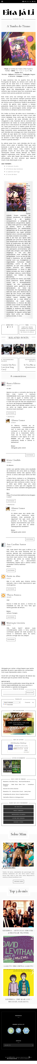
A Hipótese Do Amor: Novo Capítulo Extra (16, 794)
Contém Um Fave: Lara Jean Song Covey (8, 367)
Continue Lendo (18, 881)
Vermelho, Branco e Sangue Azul (13, 797)
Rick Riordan (30, 330)
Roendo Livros (18, 822)
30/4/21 (9, 597)
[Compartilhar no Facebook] (10, 327)
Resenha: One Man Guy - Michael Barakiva (16, 781)
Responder (11, 413)
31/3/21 (9, 578)
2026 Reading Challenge (18, 743)
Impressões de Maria (18, 814)
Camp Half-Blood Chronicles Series (27, 327)
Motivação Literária (16, 623)
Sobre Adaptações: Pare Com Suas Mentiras (18, 723)
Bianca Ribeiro (13, 383)
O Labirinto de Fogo (13, 172)
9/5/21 (9, 625)
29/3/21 (9, 546)
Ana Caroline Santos (16, 544)
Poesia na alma (13, 576)
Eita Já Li (12, 1057)
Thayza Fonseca (14, 595)
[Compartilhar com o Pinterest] (12, 327)
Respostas (11, 416)
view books (26, 752)
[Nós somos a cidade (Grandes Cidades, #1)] (7, 772)
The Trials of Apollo (22, 71)
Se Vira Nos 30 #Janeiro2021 (30, 366)
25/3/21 (9, 385)
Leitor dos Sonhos (18, 818)
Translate (10, 704)
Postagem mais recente (7, 360)
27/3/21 (13, 422)
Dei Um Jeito (18, 806)
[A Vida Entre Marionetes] (16, 773)
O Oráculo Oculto (12, 166)
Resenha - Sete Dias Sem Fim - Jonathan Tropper (18, 785)
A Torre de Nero (11, 174)
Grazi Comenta (18, 810)
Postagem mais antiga (30, 360)
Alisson (17, 745)
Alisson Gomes (18, 420)
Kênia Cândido (13, 460)
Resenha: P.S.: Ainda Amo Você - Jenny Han (17, 791)
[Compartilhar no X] (7, 327)
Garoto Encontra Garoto (10, 788)
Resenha (22, 330)
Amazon (26, 76)
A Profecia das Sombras (14, 169)
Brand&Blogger (12, 1058)
